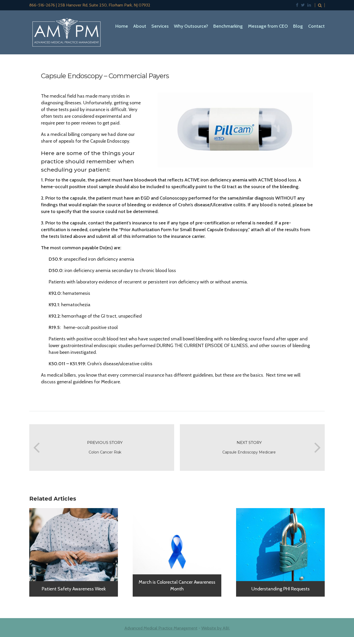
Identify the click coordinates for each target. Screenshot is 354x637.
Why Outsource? (191, 26)
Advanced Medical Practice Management (160, 628)
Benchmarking (228, 26)
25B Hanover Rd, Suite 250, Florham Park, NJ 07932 (104, 5)
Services (160, 26)
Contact (316, 26)
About (139, 26)
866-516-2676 (42, 5)
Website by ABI (215, 628)
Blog (298, 26)
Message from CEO (268, 26)
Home (121, 26)
